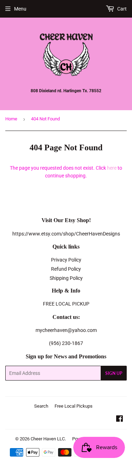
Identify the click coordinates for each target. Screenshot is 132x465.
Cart (121, 9)
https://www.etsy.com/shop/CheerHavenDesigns (66, 234)
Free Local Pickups (74, 406)
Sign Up (113, 373)
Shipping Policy (66, 278)
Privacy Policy (66, 260)
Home (11, 118)
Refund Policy (66, 269)
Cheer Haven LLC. (48, 438)
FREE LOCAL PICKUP (66, 304)
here (112, 168)
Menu (20, 9)
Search (41, 406)
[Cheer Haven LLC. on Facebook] (119, 419)
